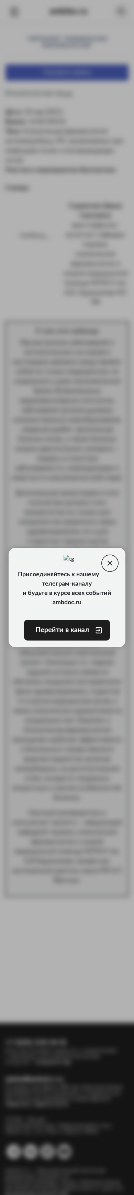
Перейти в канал (62, 630)
